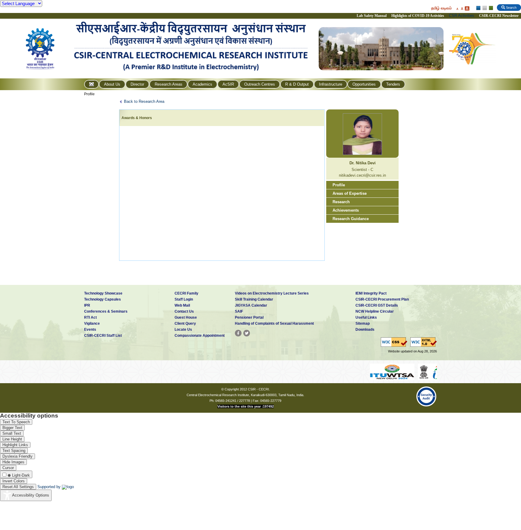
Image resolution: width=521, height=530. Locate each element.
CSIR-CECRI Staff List (103, 335)
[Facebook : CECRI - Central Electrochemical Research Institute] (238, 333)
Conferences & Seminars (106, 311)
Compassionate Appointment (200, 335)
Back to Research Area (144, 101)
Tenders (393, 84)
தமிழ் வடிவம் (441, 8)
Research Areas (168, 84)
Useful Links (366, 317)
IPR (87, 305)
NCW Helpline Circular (374, 311)
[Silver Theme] (484, 8)
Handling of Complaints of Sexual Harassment (274, 323)
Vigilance (92, 323)
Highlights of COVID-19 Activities (417, 16)
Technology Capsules (102, 299)
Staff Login (184, 299)
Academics (202, 84)
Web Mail (182, 305)
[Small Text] (457, 8)
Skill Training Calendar (254, 299)
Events (90, 329)
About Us (112, 84)
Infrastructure (330, 84)
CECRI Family (186, 293)
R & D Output (297, 84)
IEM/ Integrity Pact (371, 293)
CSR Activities (461, 15)
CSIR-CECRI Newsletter (499, 16)
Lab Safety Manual (372, 16)
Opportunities (364, 84)
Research (341, 202)
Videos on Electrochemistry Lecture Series (272, 293)
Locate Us (183, 329)
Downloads (364, 329)
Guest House (186, 317)
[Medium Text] (461, 8)
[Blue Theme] (479, 8)
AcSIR (228, 84)
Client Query (185, 323)
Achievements (346, 210)
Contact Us (184, 311)
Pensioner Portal (249, 317)
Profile (89, 94)
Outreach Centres (259, 84)
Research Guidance (351, 218)
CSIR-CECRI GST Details (376, 305)
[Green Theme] (490, 8)
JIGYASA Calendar (251, 305)
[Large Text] (466, 8)
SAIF (239, 311)
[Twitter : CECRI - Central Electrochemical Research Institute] (246, 333)
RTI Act (90, 317)
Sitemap (362, 323)
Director (137, 84)
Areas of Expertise (350, 193)
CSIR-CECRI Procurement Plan (382, 299)
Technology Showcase (103, 293)
